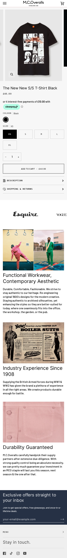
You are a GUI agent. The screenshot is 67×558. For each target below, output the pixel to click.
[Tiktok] (11, 553)
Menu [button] (6, 532)
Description (15, 180)
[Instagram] (18, 553)
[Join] (59, 519)
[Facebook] (4, 553)
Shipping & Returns (20, 189)
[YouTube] (24, 553)
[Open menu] (8, 3)
